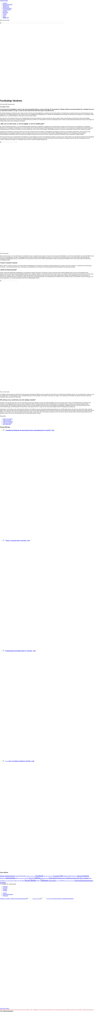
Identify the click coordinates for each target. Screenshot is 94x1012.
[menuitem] (48, 3)
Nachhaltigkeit (2, 880)
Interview (2, 878)
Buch (24, 876)
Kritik (26, 878)
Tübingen (44, 880)
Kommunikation (21, 878)
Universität (52, 880)
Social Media (30, 880)
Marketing (31, 878)
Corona (27, 876)
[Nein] (13, 1011)
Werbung (62, 880)
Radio (21, 880)
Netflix (6, 880)
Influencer (74, 876)
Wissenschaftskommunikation (83, 880)
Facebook (39, 876)
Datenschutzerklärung (7, 1011)
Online (15, 880)
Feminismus (50, 876)
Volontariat (58, 880)
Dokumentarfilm (32, 876)
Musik (90, 878)
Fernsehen (56, 876)
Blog (22, 876)
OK (1, 1011)
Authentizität (17, 876)
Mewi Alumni (84, 878)
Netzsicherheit (11, 880)
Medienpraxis (61, 878)
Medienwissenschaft (72, 878)
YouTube (3, 882)
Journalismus (10, 878)
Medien (38, 878)
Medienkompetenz (44, 878)
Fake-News (45, 876)
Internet (86, 876)
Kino (17, 878)
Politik (18, 880)
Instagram (80, 876)
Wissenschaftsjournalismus (69, 880)
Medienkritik (53, 878)
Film (61, 876)
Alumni (2, 876)
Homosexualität (67, 876)
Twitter (38, 880)
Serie (23, 880)
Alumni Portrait (10, 876)
